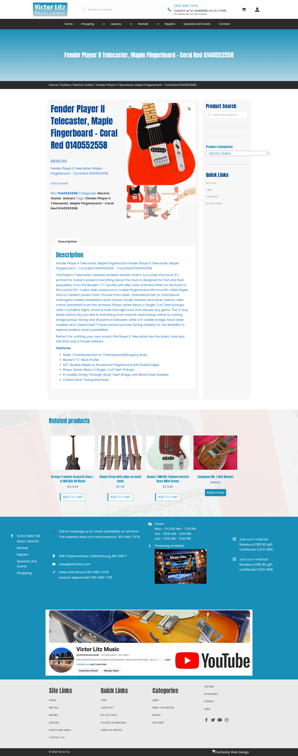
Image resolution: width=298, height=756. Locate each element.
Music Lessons (28, 541)
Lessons (54, 722)
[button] (104, 24)
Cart (209, 190)
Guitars (65, 85)
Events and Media (60, 730)
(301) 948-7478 (186, 6)
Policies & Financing (113, 722)
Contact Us (57, 737)
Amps (155, 700)
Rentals (22, 548)
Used (207, 709)
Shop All (211, 183)
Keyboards (211, 694)
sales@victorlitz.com (75, 564)
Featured (158, 722)
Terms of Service (111, 730)
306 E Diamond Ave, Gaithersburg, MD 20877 (93, 556)
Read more (215, 492)
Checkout (212, 196)
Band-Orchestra (163, 707)
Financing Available (169, 546)
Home (53, 85)
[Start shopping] (244, 10)
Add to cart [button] (73, 497)
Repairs (22, 554)
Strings (209, 701)
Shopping (24, 573)
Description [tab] (67, 241)
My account (214, 203)
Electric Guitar (83, 85)
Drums (156, 715)
